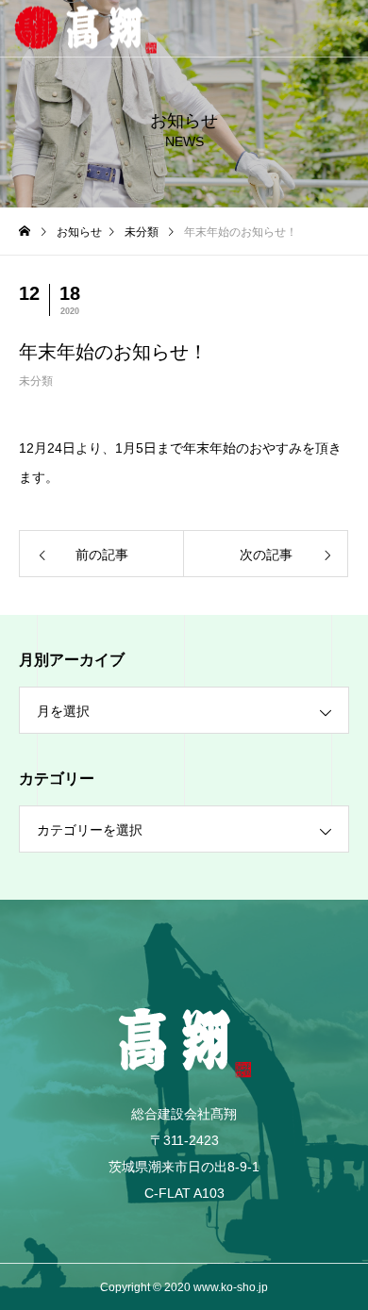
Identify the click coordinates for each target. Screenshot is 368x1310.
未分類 (36, 381)
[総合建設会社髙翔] (184, 29)
